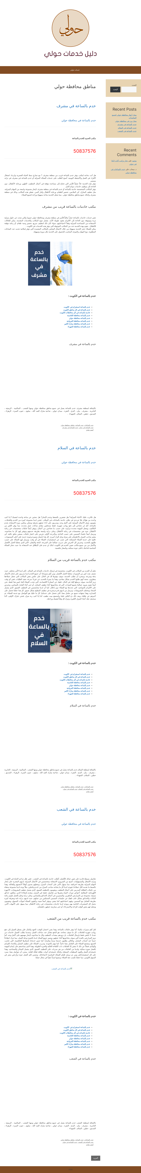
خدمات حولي (75, 70)
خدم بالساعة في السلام (77, 447)
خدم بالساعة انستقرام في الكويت (77, 307)
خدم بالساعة (79, 425)
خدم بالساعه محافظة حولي (79, 318)
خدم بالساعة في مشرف (76, 105)
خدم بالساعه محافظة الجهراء (79, 327)
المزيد (95, 1158)
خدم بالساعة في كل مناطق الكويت (76, 310)
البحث (134, 85)
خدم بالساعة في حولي (86, 427)
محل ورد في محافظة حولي (125, 121)
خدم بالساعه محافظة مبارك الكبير (77, 324)
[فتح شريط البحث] (62, 70)
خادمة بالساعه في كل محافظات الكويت (75, 312)
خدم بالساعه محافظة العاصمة (78, 315)
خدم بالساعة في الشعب (76, 809)
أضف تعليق (89, 430)
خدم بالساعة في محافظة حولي (78, 120)
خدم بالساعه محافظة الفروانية (78, 321)
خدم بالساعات (88, 425)
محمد (134, 161)
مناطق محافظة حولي (68, 425)
